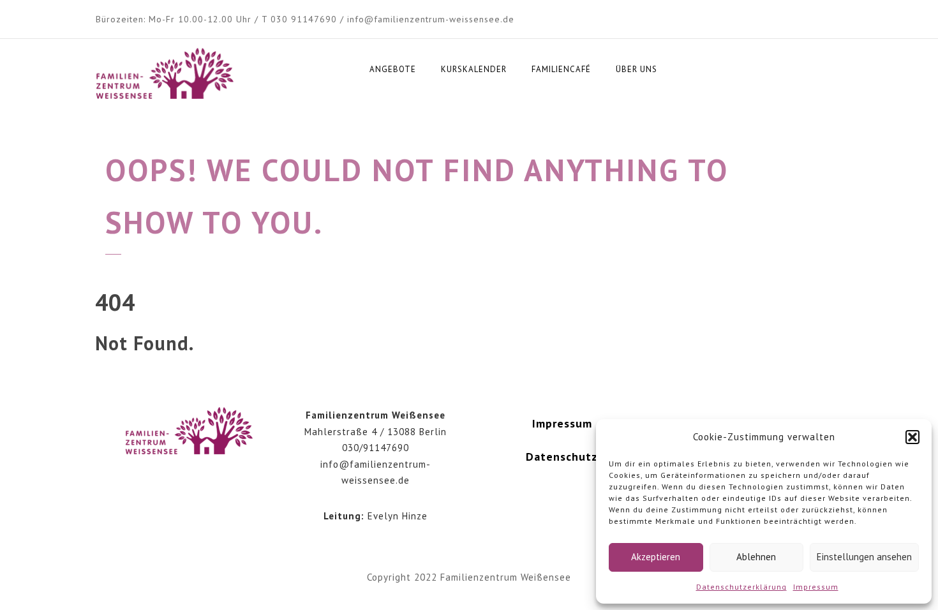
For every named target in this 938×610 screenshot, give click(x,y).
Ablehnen (756, 557)
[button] (912, 437)
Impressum (815, 586)
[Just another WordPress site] (165, 74)
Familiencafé (561, 69)
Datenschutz (562, 456)
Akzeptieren (655, 557)
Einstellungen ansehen (864, 557)
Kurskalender (474, 69)
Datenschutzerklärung (741, 586)
